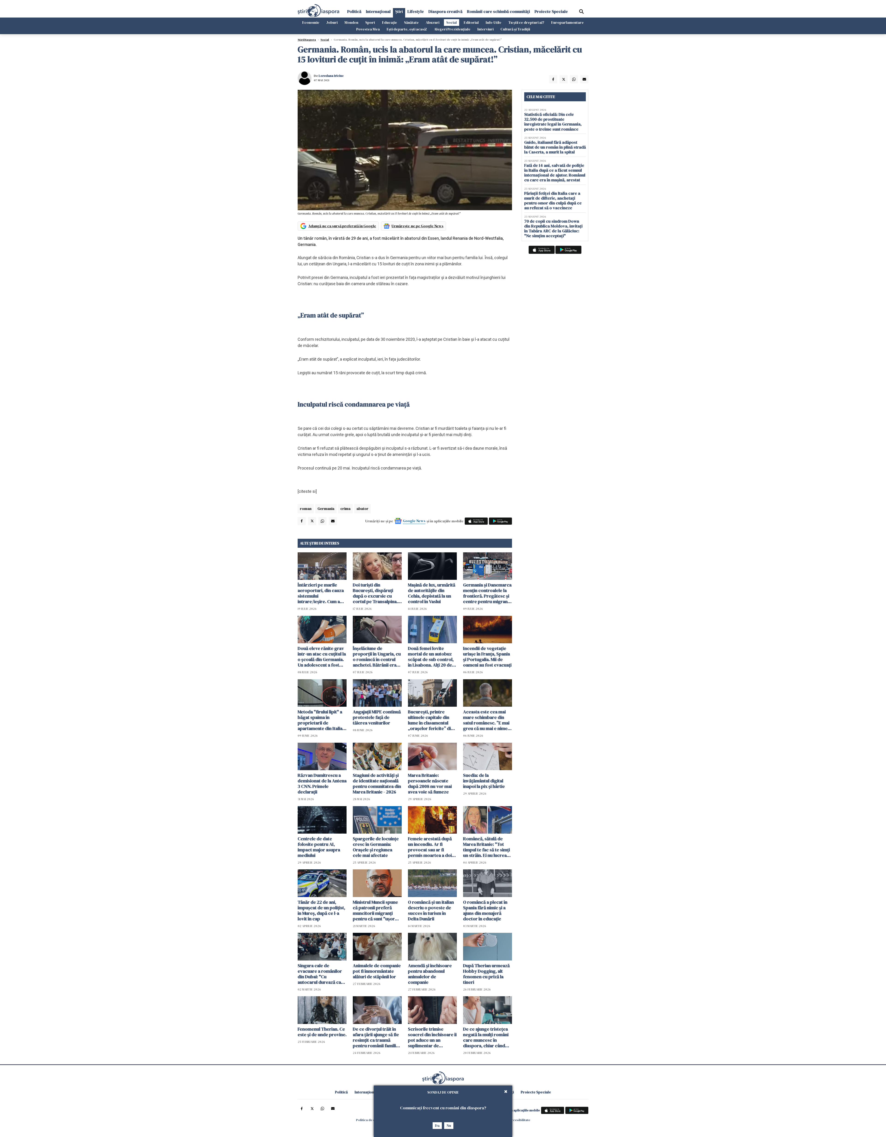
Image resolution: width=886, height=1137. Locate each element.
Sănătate (411, 22)
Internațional (378, 11)
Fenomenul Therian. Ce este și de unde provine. (322, 1031)
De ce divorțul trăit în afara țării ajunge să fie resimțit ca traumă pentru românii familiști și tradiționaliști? (377, 1037)
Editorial (471, 22)
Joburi (332, 22)
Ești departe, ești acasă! (407, 29)
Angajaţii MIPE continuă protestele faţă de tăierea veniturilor (377, 717)
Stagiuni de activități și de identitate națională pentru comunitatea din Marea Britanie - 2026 (377, 783)
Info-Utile (493, 22)
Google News (414, 520)
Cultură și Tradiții (515, 29)
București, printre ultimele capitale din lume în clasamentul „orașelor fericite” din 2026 (430, 720)
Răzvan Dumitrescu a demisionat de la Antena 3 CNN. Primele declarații (322, 783)
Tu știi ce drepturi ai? (526, 22)
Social (451, 22)
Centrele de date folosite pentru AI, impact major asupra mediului (319, 847)
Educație (389, 22)
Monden (351, 22)
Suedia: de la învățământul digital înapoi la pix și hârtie (484, 780)
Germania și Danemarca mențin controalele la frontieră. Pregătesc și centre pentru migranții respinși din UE (487, 593)
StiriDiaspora (307, 40)
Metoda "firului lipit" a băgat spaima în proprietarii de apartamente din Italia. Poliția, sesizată (321, 720)
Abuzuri (432, 22)
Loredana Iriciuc (331, 75)
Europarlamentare (567, 22)
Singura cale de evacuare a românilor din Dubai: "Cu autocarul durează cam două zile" (321, 974)
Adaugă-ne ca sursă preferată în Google (342, 225)
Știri (399, 11)
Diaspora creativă (445, 11)
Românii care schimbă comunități (498, 11)
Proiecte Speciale (551, 11)
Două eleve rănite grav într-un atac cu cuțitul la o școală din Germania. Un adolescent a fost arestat (322, 657)
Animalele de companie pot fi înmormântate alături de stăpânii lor (377, 971)
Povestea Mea (368, 29)
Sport (370, 22)
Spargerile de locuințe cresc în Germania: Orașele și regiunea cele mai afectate (376, 847)
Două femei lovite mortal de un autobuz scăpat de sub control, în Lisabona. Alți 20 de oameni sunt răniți (431, 657)
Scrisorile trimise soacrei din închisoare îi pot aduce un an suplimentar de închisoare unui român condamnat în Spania (432, 1037)
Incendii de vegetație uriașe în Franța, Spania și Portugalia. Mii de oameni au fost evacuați (487, 657)
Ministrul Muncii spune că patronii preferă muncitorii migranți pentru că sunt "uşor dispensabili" (375, 910)
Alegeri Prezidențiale (452, 29)
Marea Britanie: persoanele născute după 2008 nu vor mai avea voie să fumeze (430, 783)
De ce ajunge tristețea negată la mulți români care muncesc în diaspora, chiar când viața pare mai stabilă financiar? (486, 1037)
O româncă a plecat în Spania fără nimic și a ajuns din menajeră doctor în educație (485, 910)
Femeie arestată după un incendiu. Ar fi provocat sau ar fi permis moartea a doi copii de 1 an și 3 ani (430, 847)
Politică (354, 11)
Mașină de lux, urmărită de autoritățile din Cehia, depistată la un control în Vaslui (431, 593)
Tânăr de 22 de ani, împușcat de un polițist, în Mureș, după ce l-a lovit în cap (321, 910)
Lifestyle (415, 11)
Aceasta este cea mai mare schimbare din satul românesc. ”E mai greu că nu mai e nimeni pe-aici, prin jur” (487, 720)
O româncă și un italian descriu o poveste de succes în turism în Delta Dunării (431, 910)
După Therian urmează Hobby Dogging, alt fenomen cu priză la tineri (486, 974)
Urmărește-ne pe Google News (417, 225)
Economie (310, 22)
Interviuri (485, 29)
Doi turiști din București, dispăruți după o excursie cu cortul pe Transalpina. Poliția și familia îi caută (376, 593)
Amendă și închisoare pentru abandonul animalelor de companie (430, 974)
